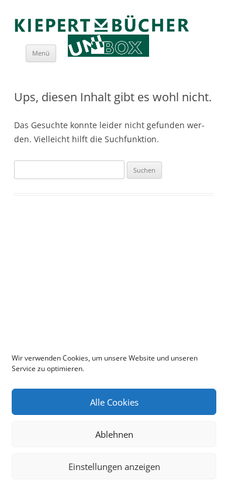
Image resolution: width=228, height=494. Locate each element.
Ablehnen (114, 434)
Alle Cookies (114, 402)
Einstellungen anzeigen (114, 466)
